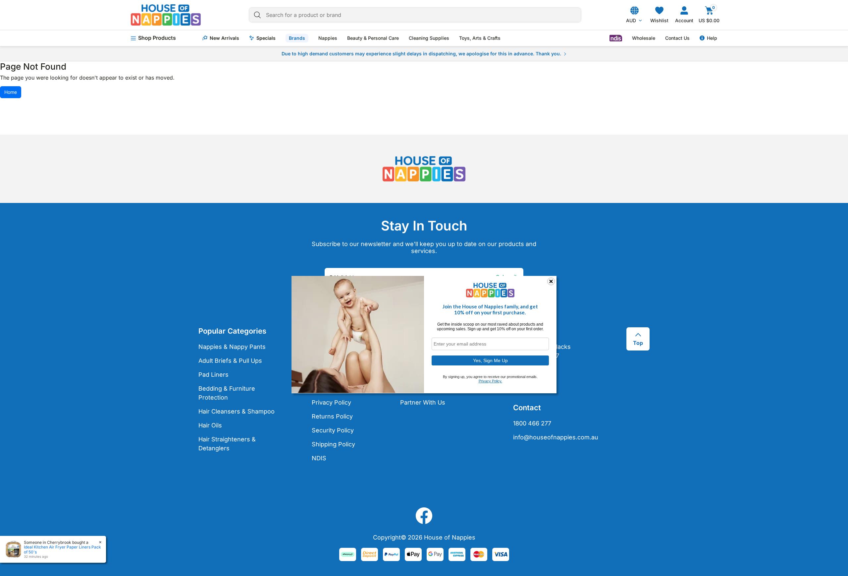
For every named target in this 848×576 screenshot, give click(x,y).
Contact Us (677, 38)
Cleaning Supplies (429, 38)
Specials (266, 38)
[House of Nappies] (166, 15)
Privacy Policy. (490, 381)
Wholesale (643, 38)
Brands (297, 38)
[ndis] (616, 38)
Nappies (327, 38)
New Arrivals (224, 38)
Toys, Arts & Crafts (480, 38)
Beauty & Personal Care (373, 38)
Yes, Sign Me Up (490, 360)
